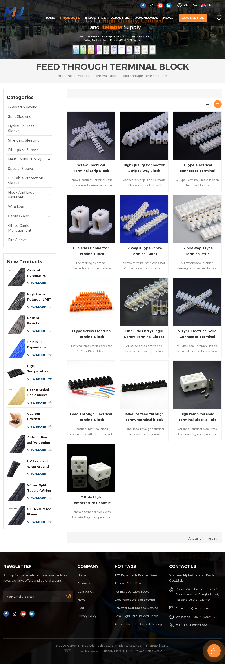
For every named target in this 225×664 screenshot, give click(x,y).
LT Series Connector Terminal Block (91, 251)
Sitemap (152, 645)
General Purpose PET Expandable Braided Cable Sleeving (38, 273)
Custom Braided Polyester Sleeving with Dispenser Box (38, 417)
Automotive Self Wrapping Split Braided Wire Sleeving (38, 440)
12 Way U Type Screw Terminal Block (144, 251)
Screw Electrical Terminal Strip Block (91, 168)
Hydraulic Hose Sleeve (21, 128)
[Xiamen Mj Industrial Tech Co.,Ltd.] (13, 13)
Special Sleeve (20, 168)
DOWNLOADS (146, 18)
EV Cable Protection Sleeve (25, 180)
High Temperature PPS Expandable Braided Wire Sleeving (38, 369)
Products (70, 18)
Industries (95, 18)
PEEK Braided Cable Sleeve (38, 392)
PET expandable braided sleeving (138, 575)
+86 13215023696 (204, 617)
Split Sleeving (19, 116)
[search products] (219, 17)
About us (120, 18)
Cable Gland (18, 216)
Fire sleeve (17, 240)
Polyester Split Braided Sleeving (136, 607)
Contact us (192, 18)
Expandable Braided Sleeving (135, 599)
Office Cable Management (19, 227)
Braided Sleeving (22, 107)
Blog (81, 607)
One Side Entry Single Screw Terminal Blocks (144, 334)
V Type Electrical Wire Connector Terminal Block (197, 334)
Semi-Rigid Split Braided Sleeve (136, 616)
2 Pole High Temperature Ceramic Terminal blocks (91, 500)
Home (50, 18)
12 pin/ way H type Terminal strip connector (197, 251)
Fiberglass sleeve (23, 149)
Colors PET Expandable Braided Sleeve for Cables (39, 345)
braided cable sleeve (129, 583)
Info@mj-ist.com (197, 608)
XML (165, 645)
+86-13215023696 (194, 625)
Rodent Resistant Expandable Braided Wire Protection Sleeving (37, 321)
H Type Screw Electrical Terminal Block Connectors (91, 334)
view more (36, 283)
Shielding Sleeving (24, 140)
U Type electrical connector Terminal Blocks (197, 168)
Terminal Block (105, 76)
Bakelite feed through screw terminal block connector (144, 417)
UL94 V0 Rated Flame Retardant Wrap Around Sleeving (39, 512)
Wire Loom (17, 206)
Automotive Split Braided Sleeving (138, 624)
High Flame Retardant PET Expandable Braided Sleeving (39, 297)
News (168, 18)
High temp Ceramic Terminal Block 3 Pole (197, 417)
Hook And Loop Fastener (21, 194)
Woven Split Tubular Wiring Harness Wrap (39, 488)
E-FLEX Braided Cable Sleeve (142, 651)
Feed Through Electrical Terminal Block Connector (91, 417)
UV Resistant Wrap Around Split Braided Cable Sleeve (38, 464)
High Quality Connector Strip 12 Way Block (144, 168)
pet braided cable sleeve (132, 591)
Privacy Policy (87, 616)
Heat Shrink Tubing (24, 159)
